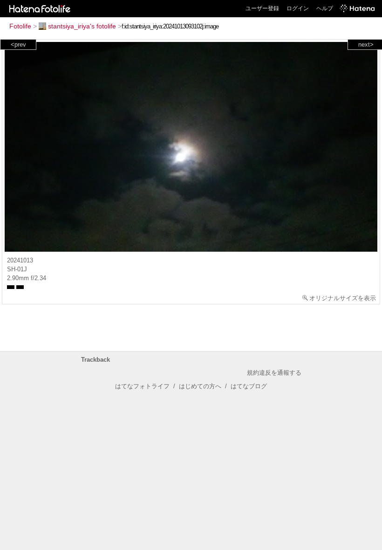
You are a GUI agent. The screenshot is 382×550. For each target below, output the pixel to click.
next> (366, 44)
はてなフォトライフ (142, 386)
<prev (18, 44)
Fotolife (20, 26)
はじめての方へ (200, 386)
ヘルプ (324, 8)
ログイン (297, 8)
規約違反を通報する (274, 372)
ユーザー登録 (262, 8)
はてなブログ (249, 386)
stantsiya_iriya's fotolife (82, 26)
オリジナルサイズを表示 (342, 298)
